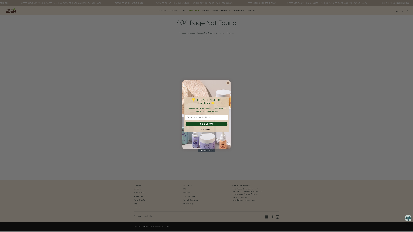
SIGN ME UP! (206, 124)
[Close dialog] (228, 83)
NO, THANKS (206, 130)
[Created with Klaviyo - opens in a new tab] (206, 150)
